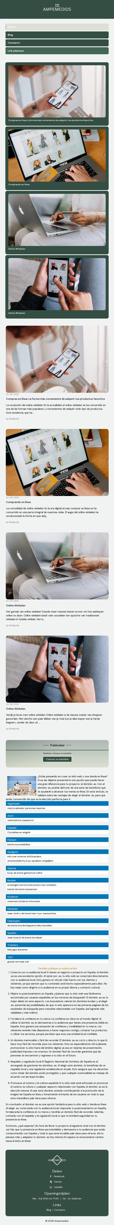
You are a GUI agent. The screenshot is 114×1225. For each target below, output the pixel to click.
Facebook (59, 1176)
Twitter (58, 1181)
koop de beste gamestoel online (24, 872)
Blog (10, 35)
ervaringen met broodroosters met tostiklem (31, 884)
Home (11, 27)
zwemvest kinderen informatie (23, 901)
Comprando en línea (18, 502)
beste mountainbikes (18, 844)
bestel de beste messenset (22, 889)
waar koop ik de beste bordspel (24, 937)
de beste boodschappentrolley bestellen (29, 925)
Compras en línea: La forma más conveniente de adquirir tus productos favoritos (55, 398)
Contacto (14, 42)
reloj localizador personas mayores (26, 808)
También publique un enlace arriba (57, 968)
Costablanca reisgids (18, 832)
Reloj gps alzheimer (17, 949)
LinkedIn (58, 1187)
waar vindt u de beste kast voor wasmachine (31, 913)
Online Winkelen (15, 605)
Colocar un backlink (57, 759)
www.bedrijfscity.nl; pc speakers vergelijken (30, 860)
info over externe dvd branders (24, 856)
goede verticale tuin (18, 961)
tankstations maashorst (20, 820)
